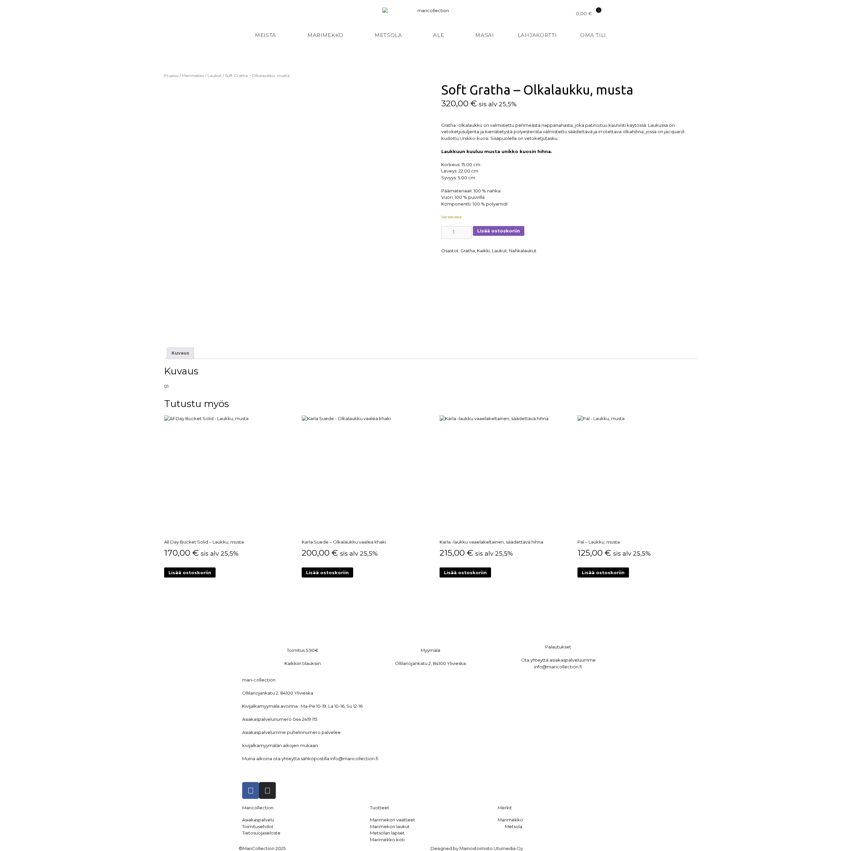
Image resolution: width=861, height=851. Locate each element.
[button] (660, 35)
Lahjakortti (537, 35)
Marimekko (325, 35)
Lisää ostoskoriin (498, 230)
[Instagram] (267, 790)
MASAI (484, 35)
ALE (438, 35)
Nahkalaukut (522, 250)
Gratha (467, 250)
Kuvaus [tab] (180, 353)
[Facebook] (250, 790)
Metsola (388, 35)
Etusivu (171, 75)
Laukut (215, 75)
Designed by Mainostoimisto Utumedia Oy (476, 848)
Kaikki (483, 250)
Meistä (265, 35)
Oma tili (593, 35)
